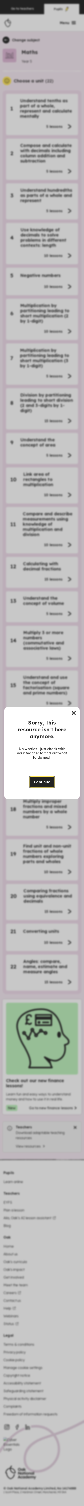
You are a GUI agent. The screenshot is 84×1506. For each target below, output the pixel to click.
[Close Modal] (73, 713)
